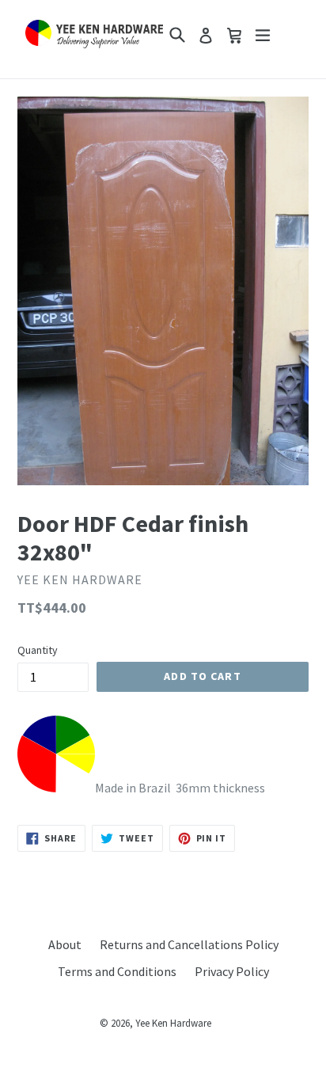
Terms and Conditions (117, 971)
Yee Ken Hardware (173, 1023)
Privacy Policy (232, 971)
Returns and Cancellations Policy (189, 944)
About (65, 944)
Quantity (37, 650)
